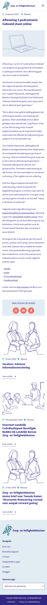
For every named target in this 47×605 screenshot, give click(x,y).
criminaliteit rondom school (24, 217)
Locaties (6, 566)
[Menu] (43, 5)
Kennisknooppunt (10, 551)
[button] (23, 586)
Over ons (6, 546)
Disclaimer (11, 602)
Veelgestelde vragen (11, 561)
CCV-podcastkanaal (13, 276)
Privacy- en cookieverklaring (29, 602)
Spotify (7, 268)
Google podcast (11, 280)
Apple (6, 272)
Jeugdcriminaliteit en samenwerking (18, 213)
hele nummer (23, 287)
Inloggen (6, 572)
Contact (6, 556)
